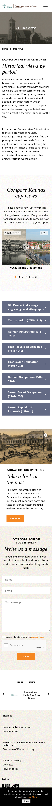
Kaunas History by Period (17, 727)
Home (5, 48)
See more (15, 518)
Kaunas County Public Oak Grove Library (31, 695)
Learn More (31, 797)
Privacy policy (10, 768)
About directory (12, 760)
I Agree (26, 801)
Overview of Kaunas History (18, 749)
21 (36, 276)
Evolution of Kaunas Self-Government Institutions (24, 744)
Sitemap (7, 715)
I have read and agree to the (24, 637)
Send (26, 656)
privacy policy (37, 637)
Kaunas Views (10, 731)
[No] (48, 796)
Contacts (8, 764)
